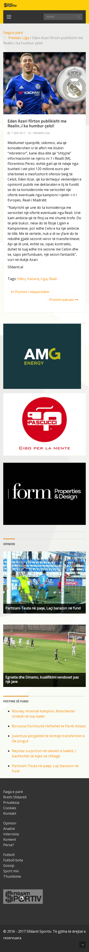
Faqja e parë (13, 32)
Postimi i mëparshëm (31, 291)
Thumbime (12, 876)
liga (43, 278)
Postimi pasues (62, 299)
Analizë (9, 828)
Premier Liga (18, 37)
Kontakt (9, 813)
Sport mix (11, 871)
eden (21, 278)
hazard (33, 278)
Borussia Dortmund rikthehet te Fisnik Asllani (49, 726)
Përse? (8, 845)
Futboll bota (13, 860)
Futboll (8, 854)
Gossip (8, 865)
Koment (9, 839)
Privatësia (11, 802)
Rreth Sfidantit (15, 797)
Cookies (9, 808)
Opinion (9, 823)
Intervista (11, 834)
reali (53, 278)
